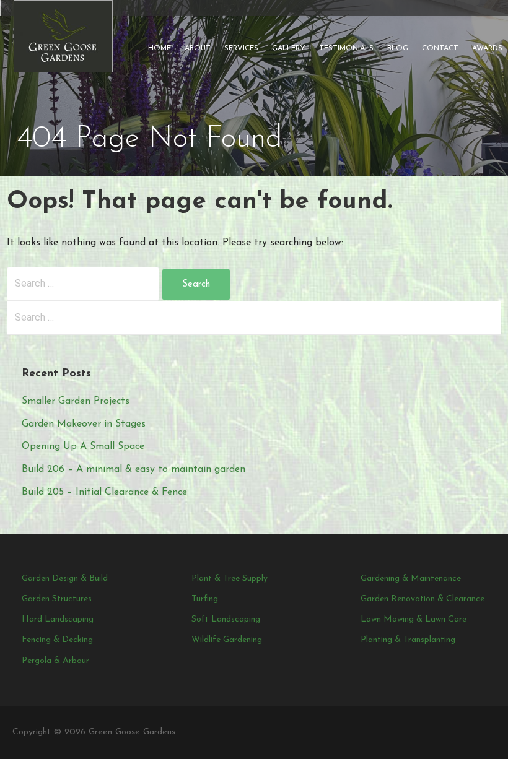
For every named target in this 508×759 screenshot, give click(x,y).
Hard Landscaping (58, 619)
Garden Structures (57, 599)
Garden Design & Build (65, 578)
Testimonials (346, 48)
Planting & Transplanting (408, 639)
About (198, 48)
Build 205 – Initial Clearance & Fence (104, 492)
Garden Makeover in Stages (84, 424)
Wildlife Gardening (226, 639)
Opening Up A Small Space (83, 446)
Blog (397, 48)
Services (241, 48)
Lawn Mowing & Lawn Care (413, 619)
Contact (440, 48)
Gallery (288, 48)
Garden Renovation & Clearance (422, 599)
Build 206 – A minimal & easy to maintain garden (133, 469)
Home (159, 48)
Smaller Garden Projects (75, 401)
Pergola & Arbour (55, 661)
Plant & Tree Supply (229, 578)
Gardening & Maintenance (411, 578)
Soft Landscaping (225, 619)
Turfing (204, 599)
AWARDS (487, 48)
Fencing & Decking (57, 639)
